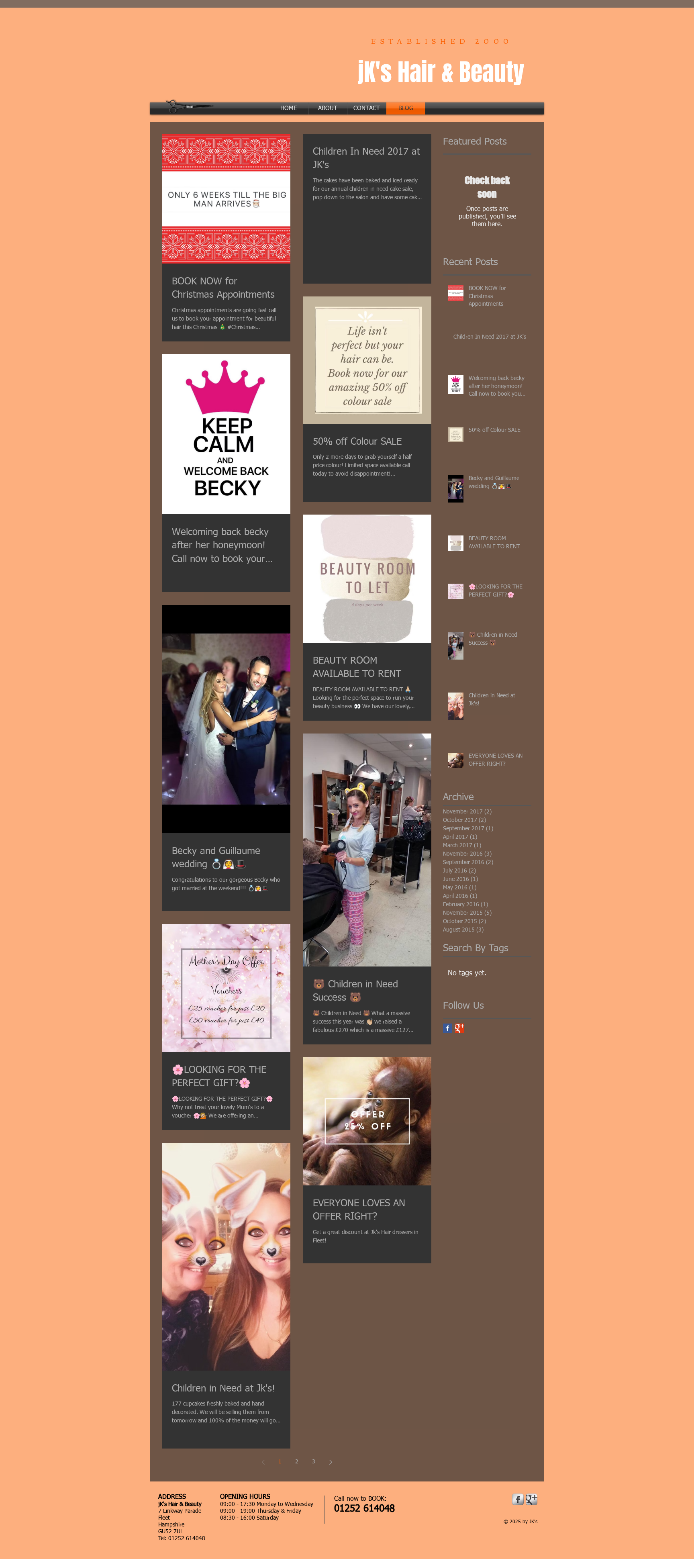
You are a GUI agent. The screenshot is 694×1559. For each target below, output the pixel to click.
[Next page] (330, 1462)
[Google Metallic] (531, 1499)
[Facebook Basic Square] (447, 1028)
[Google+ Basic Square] (459, 1028)
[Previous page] (263, 1462)
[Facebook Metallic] (518, 1499)
